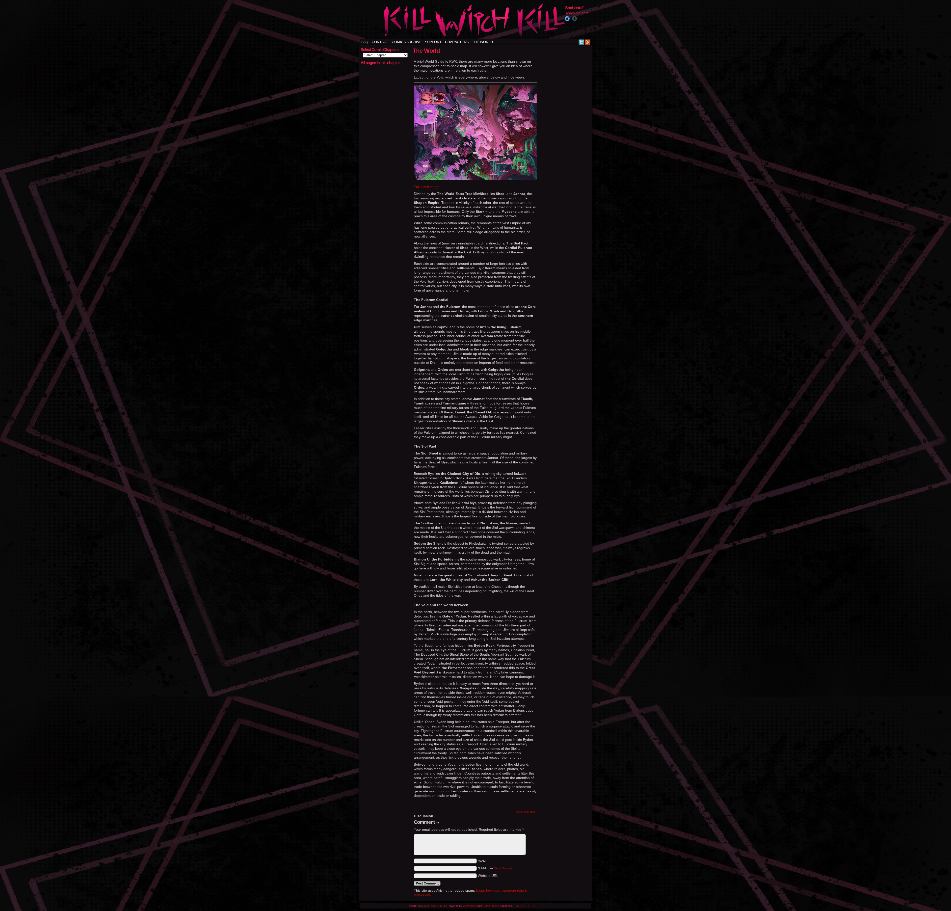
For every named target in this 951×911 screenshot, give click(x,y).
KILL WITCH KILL (435, 905)
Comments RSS (525, 811)
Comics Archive (407, 42)
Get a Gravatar (503, 868)
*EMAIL (495, 868)
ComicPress (490, 905)
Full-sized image (427, 187)
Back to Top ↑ (529, 905)
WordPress (469, 905)
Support (433, 42)
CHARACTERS (457, 42)
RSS (587, 42)
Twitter (581, 42)
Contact (380, 42)
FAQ (364, 42)
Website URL (488, 876)
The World (482, 42)
